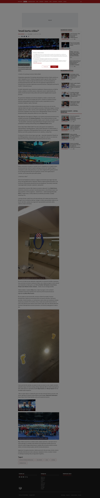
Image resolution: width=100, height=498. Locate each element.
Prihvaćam (54, 66)
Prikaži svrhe (46, 66)
